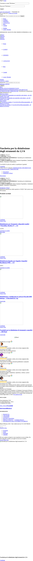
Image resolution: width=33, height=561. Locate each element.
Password (5, 6)
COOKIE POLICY (19, 420)
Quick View (3, 221)
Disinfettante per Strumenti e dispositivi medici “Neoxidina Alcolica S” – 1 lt (14, 224)
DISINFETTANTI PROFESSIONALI (9, 89)
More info (6, 440)
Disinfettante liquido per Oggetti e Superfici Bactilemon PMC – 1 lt (13, 261)
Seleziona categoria (4, 84)
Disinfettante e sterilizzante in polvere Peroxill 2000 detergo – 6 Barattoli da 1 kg (16, 297)
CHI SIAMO (6, 415)
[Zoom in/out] (5, 425)
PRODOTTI (6, 414)
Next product (3, 100)
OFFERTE (5, 21)
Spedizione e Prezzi (5, 187)
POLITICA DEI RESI (8, 418)
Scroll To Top (3, 428)
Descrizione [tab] (6, 171)
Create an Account (12, 13)
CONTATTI (6, 417)
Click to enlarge (4, 144)
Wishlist (5, 28)
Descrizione (3, 175)
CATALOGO (6, 23)
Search (22, 16)
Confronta (2, 166)
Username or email (7, 3)
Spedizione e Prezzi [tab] (8, 173)
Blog (4, 24)
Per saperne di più (17, 394)
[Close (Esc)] (0, 425)
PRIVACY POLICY (8, 420)
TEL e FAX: (6, 405)
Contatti (5, 25)
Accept (1, 440)
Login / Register (7, 29)
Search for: (2, 16)
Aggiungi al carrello (5, 230)
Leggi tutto (2, 301)
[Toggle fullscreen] (3, 425)
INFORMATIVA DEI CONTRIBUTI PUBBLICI (15, 421)
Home (4, 18)
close (5, 0)
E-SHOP (5, 20)
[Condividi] (2, 425)
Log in (2, 9)
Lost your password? (5, 12)
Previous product (4, 94)
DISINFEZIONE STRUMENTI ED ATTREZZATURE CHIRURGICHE (14, 90)
